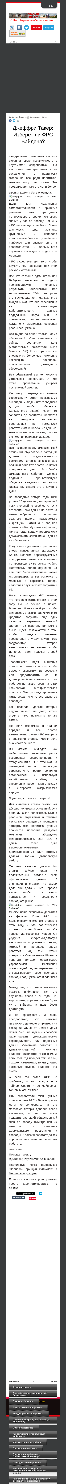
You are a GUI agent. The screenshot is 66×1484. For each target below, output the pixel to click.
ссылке (14, 1188)
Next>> (54, 1381)
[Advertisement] (33, 78)
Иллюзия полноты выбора (27, 1442)
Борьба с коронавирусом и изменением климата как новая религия (29, 1470)
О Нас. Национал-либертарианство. (31, 20)
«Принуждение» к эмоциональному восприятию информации (31, 1480)
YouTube (36, 28)
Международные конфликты (28, 1413)
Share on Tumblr (18, 1197)
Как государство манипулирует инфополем (29, 1435)
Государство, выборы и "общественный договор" (26, 1455)
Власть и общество (23, 1401)
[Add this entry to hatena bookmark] (40, 1194)
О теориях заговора (23, 1428)
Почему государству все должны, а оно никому (31, 1420)
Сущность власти (22, 1387)
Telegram (49, 28)
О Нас (51, 6)
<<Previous (14, 1381)
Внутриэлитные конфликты (27, 1407)
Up (33, 1381)
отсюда (19, 1149)
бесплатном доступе (23, 1173)
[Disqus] (33, 1244)
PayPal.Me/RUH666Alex (39, 1158)
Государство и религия (25, 1448)
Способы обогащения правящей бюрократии (30, 1394)
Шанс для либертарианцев (27, 1462)
